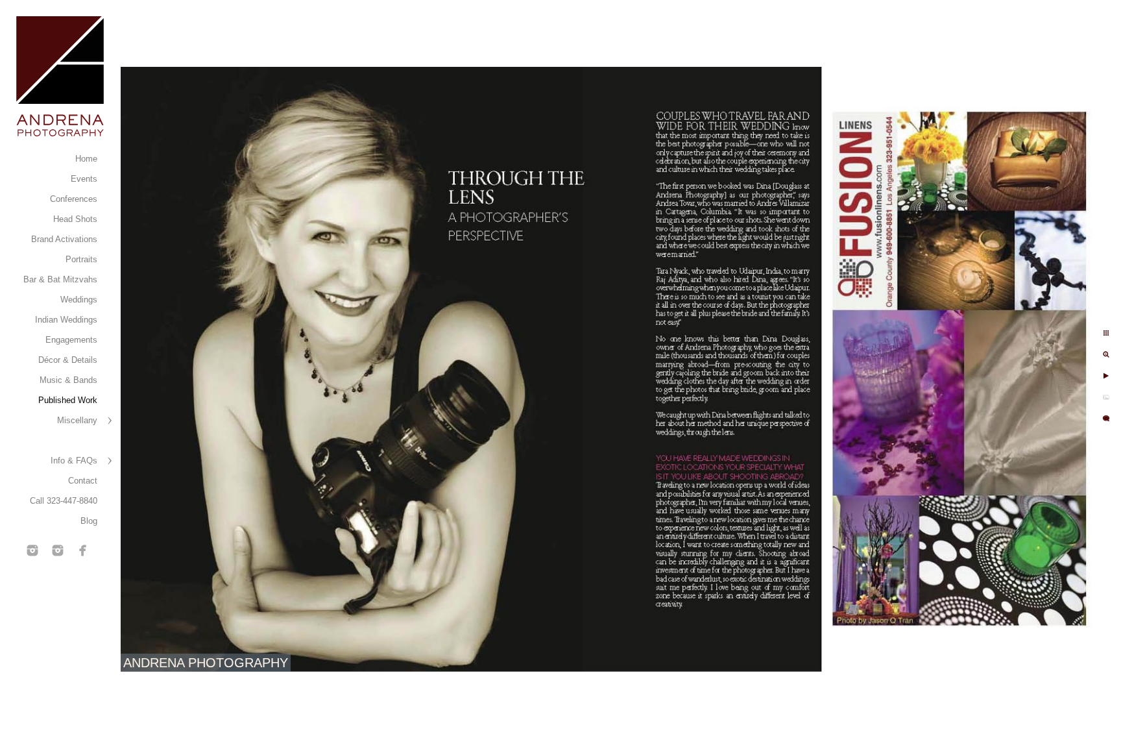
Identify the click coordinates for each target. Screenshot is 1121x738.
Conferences (73, 199)
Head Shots (75, 219)
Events (84, 179)
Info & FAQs (74, 460)
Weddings (78, 299)
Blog (88, 521)
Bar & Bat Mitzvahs (60, 279)
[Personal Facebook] (83, 550)
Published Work (67, 400)
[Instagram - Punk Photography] (58, 550)
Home (86, 159)
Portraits (81, 259)
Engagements (71, 340)
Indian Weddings (66, 320)
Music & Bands (68, 380)
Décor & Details (67, 360)
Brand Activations (64, 239)
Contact (82, 481)
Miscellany (77, 420)
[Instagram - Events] (32, 550)
